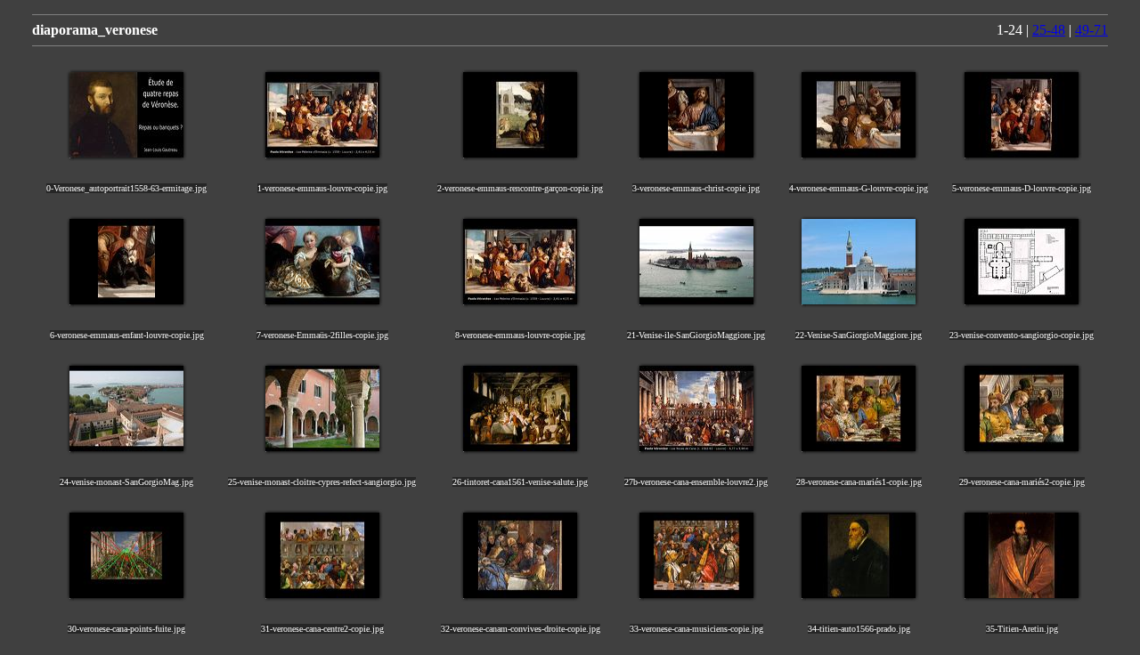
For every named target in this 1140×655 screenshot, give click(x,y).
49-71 (1091, 29)
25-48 (1048, 29)
